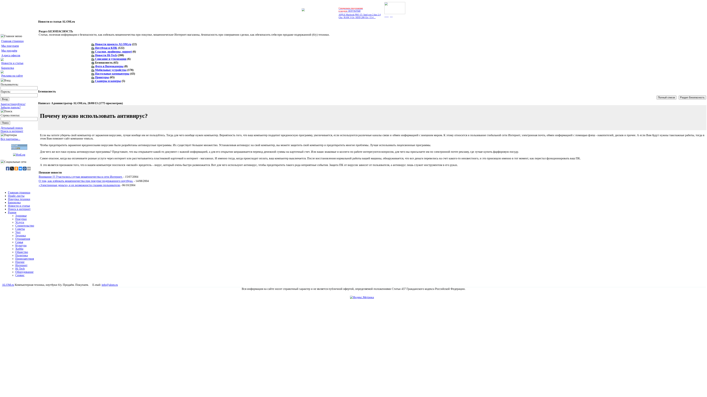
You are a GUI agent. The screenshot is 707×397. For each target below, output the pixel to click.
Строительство (24, 225)
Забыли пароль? (11, 107)
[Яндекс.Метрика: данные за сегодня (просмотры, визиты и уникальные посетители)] (362, 297)
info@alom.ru (110, 284)
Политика (21, 255)
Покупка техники (19, 199)
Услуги (19, 222)
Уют (18, 232)
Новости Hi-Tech (105, 55)
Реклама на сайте (12, 75)
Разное (12, 212)
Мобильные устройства (110, 69)
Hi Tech (20, 268)
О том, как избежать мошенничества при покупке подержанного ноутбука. (86, 181)
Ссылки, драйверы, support (113, 51)
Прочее (19, 262)
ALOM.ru (8, 284)
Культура (21, 245)
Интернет (21, 265)
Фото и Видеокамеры (109, 66)
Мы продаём (9, 50)
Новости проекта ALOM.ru (112, 44)
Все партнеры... (10, 139)
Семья (19, 242)
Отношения (22, 238)
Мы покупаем (10, 45)
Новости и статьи (12, 63)
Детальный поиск (12, 127)
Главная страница (12, 41)
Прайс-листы (16, 195)
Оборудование (24, 271)
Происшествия (24, 258)
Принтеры (101, 77)
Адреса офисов (10, 55)
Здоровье (21, 215)
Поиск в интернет (12, 131)
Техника (20, 235)
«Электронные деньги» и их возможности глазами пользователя (79, 185)
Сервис (19, 275)
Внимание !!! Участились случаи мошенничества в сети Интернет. (81, 176)
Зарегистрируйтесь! (13, 104)
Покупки (21, 219)
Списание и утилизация (110, 58)
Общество (21, 252)
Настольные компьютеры (111, 73)
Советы (20, 228)
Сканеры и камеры (107, 81)
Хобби (19, 248)
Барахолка (7, 67)
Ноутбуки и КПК (105, 47)
